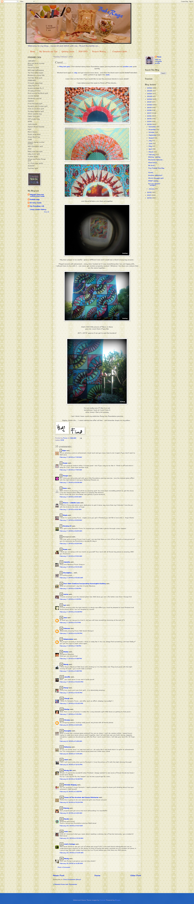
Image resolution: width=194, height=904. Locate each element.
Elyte (64, 450)
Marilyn (67, 709)
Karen (65, 488)
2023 (150, 96)
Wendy (65, 664)
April (151, 149)
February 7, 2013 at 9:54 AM (71, 556)
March (151, 152)
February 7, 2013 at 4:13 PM (70, 599)
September (153, 135)
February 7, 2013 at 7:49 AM (71, 457)
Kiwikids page (35, 199)
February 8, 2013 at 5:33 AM (71, 741)
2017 (149, 113)
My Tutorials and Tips (48, 51)
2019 (149, 107)
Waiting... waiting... (154, 157)
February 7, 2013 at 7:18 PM (70, 646)
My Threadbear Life (37, 206)
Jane (65, 617)
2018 (149, 110)
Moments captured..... (156, 160)
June (151, 143)
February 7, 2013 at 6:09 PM (71, 633)
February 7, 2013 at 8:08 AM (71, 482)
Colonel (102, 900)
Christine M (67, 526)
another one (127, 66)
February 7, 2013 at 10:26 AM (71, 577)
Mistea (65, 652)
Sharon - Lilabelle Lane (71, 502)
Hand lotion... (153, 162)
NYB (62, 440)
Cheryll (66, 698)
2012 (149, 192)
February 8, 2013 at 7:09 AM (71, 754)
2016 (149, 116)
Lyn (64, 605)
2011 (149, 195)
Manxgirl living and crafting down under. (37, 195)
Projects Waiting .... (100, 51)
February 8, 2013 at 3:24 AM (71, 725)
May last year (64, 66)
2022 (150, 99)
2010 (149, 198)
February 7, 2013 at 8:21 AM (70, 509)
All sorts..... (152, 165)
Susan (65, 463)
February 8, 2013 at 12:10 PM (71, 764)
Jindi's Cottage (69, 844)
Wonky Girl (68, 770)
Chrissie (67, 720)
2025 (150, 91)
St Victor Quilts (35, 203)
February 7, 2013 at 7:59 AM (71, 470)
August (151, 138)
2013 (149, 124)
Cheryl (65, 688)
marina (65, 594)
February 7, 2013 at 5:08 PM (71, 612)
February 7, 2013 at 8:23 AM (71, 520)
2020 (150, 105)
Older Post (135, 875)
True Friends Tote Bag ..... (156, 168)
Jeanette (67, 562)
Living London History (38, 209)
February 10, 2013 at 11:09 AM (71, 852)
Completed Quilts (120, 51)
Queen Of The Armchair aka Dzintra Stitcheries (81, 797)
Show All (46, 211)
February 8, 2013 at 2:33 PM (71, 791)
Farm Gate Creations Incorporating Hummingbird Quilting (84, 583)
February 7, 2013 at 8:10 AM (71, 497)
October (152, 132)
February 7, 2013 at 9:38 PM (71, 658)
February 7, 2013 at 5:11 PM (70, 622)
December (152, 126)
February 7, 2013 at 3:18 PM (70, 588)
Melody (66, 808)
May (150, 146)
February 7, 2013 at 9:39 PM (71, 671)
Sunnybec (67, 731)
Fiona (159, 57)
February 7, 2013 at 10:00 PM (71, 682)
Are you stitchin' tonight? (154, 184)
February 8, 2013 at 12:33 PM (71, 779)
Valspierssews (68, 639)
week (107, 75)
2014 (149, 121)
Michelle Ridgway (70, 785)
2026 (150, 88)
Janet (66, 759)
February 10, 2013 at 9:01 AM (71, 825)
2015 (149, 118)
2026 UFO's (83, 51)
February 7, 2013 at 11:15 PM (70, 714)
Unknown (66, 628)
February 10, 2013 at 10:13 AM (71, 838)
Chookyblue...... (68, 572)
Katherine (67, 747)
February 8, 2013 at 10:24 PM (71, 802)
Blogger (118, 900)
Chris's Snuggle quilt (156, 178)
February (152, 154)
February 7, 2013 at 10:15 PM (71, 692)
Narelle (66, 819)
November (152, 129)
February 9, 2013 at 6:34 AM (71, 813)
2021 (149, 102)
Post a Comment (64, 867)
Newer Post (58, 875)
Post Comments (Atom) (72, 879)
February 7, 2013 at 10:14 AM (71, 567)
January (152, 189)
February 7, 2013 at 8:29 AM (71, 531)
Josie (66, 831)
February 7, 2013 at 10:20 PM (71, 703)
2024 (150, 93)
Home (32, 51)
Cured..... (151, 172)
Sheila (65, 515)
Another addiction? (155, 175)
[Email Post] (80, 438)
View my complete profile (158, 61)
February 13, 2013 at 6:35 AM (71, 863)
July (75, 72)
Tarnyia (65, 475)
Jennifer (67, 677)
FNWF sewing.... (153, 181)
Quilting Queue (68, 51)
